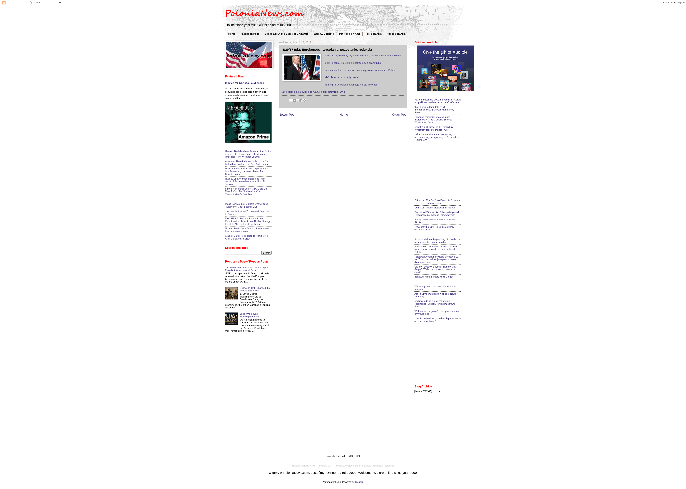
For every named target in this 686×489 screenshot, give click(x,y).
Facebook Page (249, 33)
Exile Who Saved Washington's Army (250, 315)
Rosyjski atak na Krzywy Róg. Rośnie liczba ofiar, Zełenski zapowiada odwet (437, 240)
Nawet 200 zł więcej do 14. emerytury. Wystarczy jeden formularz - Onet (434, 128)
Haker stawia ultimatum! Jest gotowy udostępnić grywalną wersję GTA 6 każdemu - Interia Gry (437, 137)
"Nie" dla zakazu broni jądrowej (341, 77)
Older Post (399, 114)
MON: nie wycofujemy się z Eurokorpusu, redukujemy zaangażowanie (363, 55)
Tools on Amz (373, 33)
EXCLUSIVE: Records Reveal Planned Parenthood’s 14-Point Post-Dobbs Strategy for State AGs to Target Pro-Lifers (247, 221)
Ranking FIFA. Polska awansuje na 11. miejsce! (350, 84)
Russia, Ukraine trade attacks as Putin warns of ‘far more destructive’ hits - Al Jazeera (245, 181)
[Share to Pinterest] (304, 100)
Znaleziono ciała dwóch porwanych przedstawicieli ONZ (313, 91)
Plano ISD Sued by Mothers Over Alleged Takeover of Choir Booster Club (246, 205)
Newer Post (287, 114)
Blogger (359, 482)
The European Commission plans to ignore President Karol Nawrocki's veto (247, 269)
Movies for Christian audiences (244, 82)
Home (231, 33)
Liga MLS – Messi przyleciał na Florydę (434, 207)
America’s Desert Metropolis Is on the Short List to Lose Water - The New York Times (247, 162)
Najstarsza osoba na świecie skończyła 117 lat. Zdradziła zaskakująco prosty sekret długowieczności (437, 259)
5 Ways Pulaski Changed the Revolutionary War (255, 289)
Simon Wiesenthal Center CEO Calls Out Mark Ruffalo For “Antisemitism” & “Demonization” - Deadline (246, 191)
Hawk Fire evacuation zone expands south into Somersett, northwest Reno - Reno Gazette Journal (247, 171)
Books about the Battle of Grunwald (287, 33)
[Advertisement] (441, 169)
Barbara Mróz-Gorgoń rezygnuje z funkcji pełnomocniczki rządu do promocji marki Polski (435, 249)
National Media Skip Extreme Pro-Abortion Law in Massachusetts (247, 230)
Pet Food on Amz (349, 33)
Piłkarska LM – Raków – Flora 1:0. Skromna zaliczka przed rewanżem (437, 201)
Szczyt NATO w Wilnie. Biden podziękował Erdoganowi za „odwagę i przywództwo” (436, 213)
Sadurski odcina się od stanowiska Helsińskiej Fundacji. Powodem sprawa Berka (434, 304)
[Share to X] (298, 100)
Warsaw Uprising (324, 33)
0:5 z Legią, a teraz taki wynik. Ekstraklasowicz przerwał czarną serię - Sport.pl (435, 110)
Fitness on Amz (396, 33)
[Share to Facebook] (301, 100)
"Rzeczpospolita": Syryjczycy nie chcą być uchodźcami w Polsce (360, 70)
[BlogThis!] (294, 100)
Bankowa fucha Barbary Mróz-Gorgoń (433, 276)
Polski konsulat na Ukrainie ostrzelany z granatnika (352, 63)
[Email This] (291, 100)
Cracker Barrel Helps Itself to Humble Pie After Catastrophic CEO (246, 237)
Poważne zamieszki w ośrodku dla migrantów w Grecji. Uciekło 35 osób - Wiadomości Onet (434, 120)
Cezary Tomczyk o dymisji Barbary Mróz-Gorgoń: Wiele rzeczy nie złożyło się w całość (435, 269)
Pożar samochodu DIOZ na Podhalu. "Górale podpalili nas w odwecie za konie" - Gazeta (437, 101)
